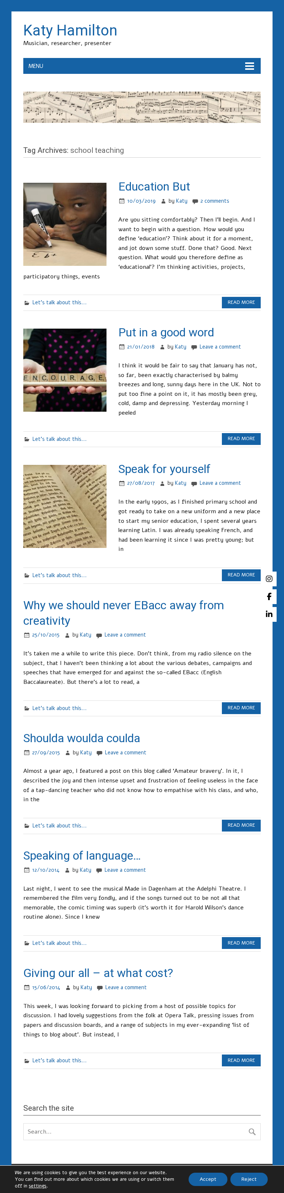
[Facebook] (269, 596)
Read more (241, 302)
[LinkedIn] (269, 614)
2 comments (214, 201)
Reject (249, 1179)
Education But (154, 186)
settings (38, 1186)
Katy (181, 201)
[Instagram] (269, 579)
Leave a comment (220, 346)
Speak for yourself (164, 469)
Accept (208, 1179)
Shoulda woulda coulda (81, 738)
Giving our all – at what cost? (98, 973)
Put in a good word (166, 332)
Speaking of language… (82, 856)
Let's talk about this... (59, 302)
